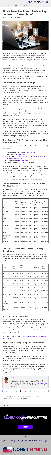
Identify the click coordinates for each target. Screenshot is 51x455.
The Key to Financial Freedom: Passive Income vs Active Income (22, 396)
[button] (26, 437)
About (16, 5)
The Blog (24, 5)
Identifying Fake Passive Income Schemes (16, 398)
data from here (31, 152)
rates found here (22, 156)
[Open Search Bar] (31, 5)
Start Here (7, 5)
